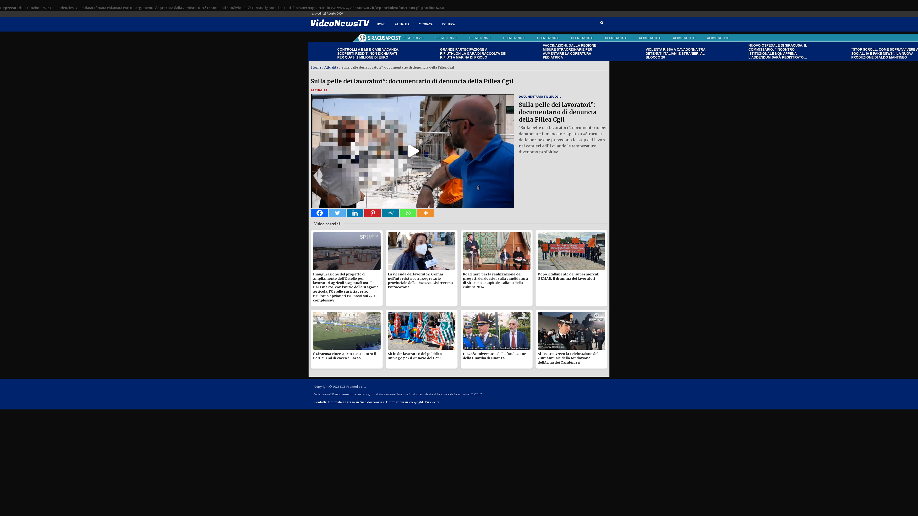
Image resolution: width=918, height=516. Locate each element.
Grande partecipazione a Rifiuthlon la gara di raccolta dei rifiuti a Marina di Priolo (432, 53)
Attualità (402, 24)
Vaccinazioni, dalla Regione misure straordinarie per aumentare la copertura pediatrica (528, 51)
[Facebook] (319, 213)
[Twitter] (337, 213)
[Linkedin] (355, 213)
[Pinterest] (372, 213)
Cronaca (426, 24)
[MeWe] (390, 213)
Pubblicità (432, 402)
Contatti (320, 402)
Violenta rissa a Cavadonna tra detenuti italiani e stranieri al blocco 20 (634, 53)
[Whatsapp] (408, 213)
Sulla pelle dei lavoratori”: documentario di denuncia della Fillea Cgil (412, 81)
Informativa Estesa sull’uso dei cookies (356, 402)
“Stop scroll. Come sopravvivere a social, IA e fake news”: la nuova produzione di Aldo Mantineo (843, 53)
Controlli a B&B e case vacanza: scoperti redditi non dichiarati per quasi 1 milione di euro (327, 53)
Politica (448, 24)
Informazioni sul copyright (404, 402)
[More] (425, 213)
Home (381, 24)
